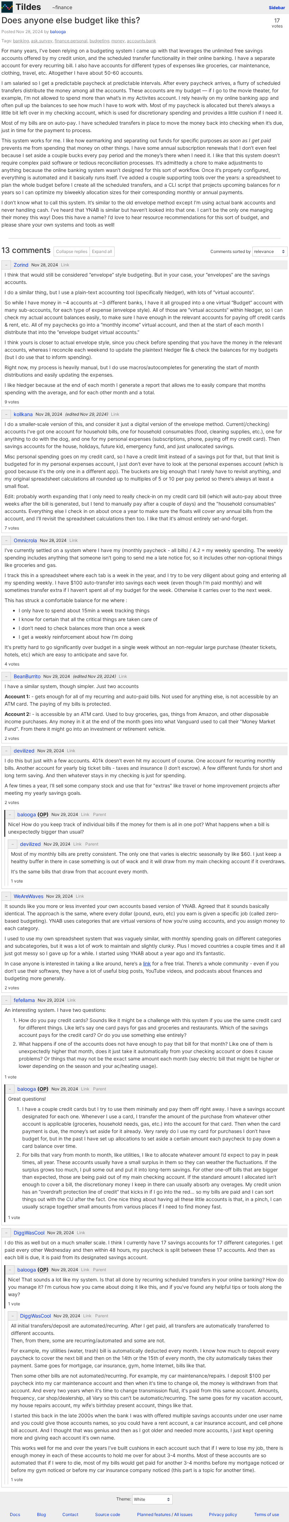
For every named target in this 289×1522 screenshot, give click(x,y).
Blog (41, 1514)
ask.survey (42, 40)
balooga (58, 31)
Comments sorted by (230, 251)
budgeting (99, 40)
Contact (70, 1514)
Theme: (123, 1499)
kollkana (23, 414)
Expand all (102, 251)
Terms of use (266, 1514)
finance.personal (71, 40)
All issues (183, 1514)
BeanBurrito (27, 676)
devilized (24, 750)
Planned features (154, 1514)
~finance (62, 7)
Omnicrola (25, 540)
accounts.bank (141, 40)
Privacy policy (223, 1514)
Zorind (21, 264)
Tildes (28, 7)
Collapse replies (71, 251)
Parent (99, 814)
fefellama (24, 1000)
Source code (107, 1514)
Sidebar (277, 7)
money (118, 40)
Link (65, 264)
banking (21, 40)
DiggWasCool (29, 1232)
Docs (15, 1514)
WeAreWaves (28, 896)
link (147, 963)
